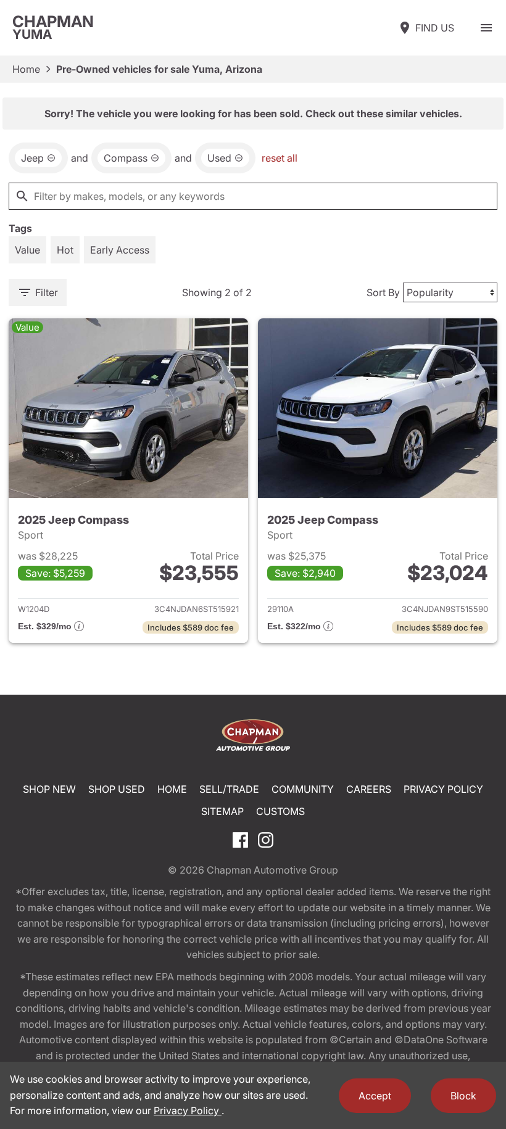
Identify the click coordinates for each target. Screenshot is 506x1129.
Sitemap (222, 811)
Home (26, 69)
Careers (368, 789)
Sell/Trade (229, 789)
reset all (279, 158)
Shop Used (116, 789)
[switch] (486, 28)
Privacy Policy (443, 789)
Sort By (383, 292)
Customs (280, 811)
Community (303, 789)
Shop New (49, 789)
